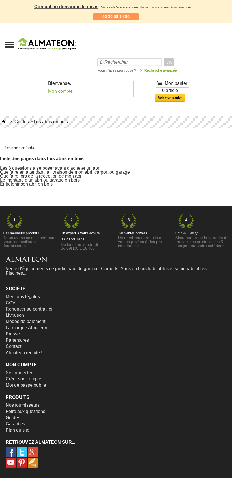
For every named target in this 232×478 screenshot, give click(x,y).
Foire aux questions (25, 411)
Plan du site (17, 430)
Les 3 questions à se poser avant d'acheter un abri (50, 168)
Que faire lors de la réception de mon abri (41, 176)
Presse (13, 333)
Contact (13, 346)
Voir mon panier (170, 97)
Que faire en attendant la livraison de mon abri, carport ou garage (65, 172)
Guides (21, 121)
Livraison (15, 315)
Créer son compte (23, 378)
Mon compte (60, 91)
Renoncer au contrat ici (29, 309)
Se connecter (19, 372)
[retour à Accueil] (3, 121)
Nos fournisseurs (23, 405)
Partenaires (17, 340)
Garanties (15, 423)
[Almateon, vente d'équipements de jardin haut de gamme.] (32, 46)
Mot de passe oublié (26, 385)
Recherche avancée (160, 70)
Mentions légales (23, 296)
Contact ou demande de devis (66, 6)
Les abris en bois (19, 148)
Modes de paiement (25, 321)
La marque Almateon (26, 327)
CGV (11, 302)
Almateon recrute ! (24, 352)
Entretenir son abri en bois (26, 184)
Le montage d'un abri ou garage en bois (40, 180)
